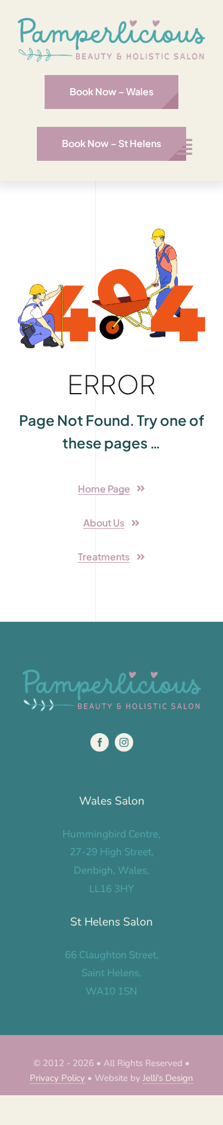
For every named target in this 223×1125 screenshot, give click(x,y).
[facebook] (99, 742)
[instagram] (124, 742)
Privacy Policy (57, 1078)
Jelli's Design (168, 1078)
